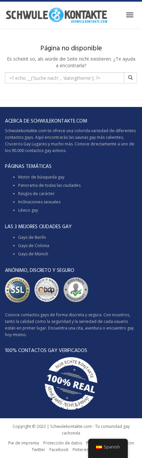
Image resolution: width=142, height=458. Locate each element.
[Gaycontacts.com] (56, 15)
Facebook (59, 449)
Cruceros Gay (18, 144)
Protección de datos (62, 443)
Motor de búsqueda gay (41, 177)
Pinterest (81, 449)
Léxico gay (28, 210)
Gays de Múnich (33, 254)
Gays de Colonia (33, 245)
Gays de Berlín (32, 237)
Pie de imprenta (23, 443)
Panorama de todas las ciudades (49, 185)
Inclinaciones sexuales (39, 202)
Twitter (38, 449)
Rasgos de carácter (36, 193)
